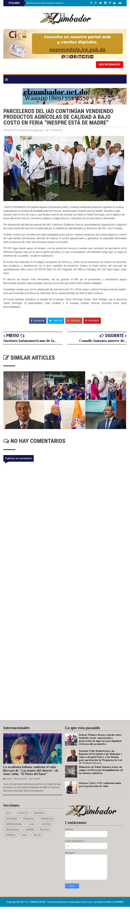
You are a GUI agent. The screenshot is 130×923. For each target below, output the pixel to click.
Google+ (75, 320)
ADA (8, 813)
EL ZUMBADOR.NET (36, 902)
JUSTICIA (45, 824)
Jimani (32, 824)
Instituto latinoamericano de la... (30, 340)
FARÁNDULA (47, 818)
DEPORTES (39, 813)
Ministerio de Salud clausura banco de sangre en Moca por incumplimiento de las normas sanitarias (101, 770)
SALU (24, 835)
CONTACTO (22, 813)
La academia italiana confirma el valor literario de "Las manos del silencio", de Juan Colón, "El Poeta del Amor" (30, 770)
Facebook (39, 320)
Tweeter (57, 320)
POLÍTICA (44, 829)
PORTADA (10, 835)
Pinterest (93, 320)
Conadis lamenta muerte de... (103, 340)
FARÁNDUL (28, 818)
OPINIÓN (29, 829)
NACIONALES (12, 829)
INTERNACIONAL (14, 824)
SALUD (37, 835)
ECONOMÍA (11, 818)
